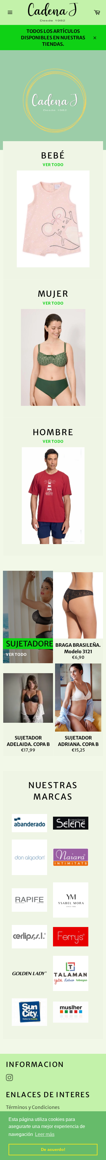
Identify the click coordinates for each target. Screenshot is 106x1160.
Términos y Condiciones (33, 1107)
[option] (53, 100)
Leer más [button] (44, 1134)
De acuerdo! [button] (53, 1149)
